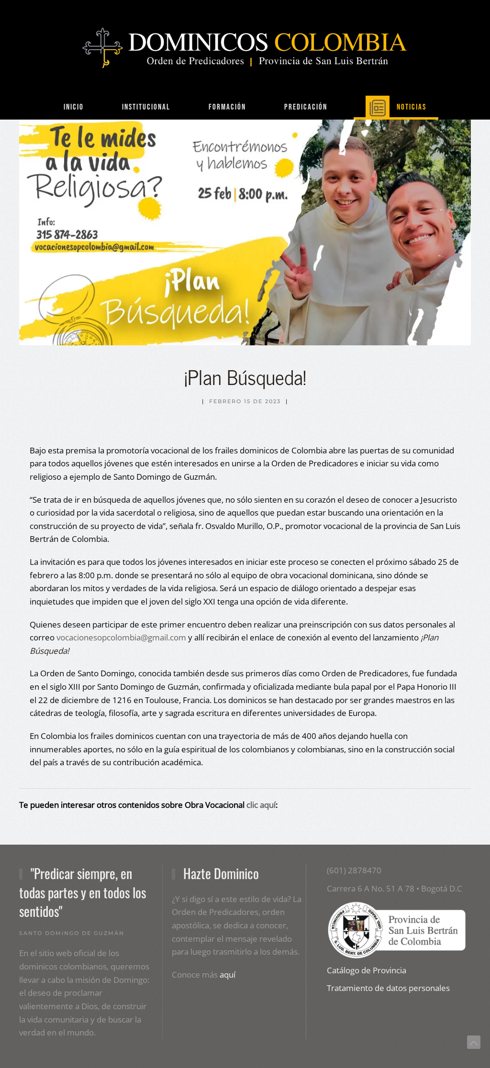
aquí (227, 974)
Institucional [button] (146, 107)
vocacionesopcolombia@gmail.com (121, 637)
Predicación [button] (305, 107)
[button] (473, 1043)
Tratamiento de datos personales (388, 987)
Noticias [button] (411, 107)
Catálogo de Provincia (366, 970)
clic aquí (261, 804)
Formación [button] (227, 107)
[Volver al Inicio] (245, 48)
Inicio (74, 107)
